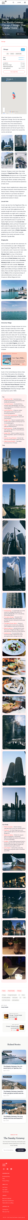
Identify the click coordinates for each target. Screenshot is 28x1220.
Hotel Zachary (7, 610)
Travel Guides (11, 990)
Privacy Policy (5, 1180)
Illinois (23, 995)
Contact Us (5, 1209)
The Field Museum (8, 404)
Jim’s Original (7, 847)
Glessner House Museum (10, 438)
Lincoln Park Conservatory (10, 415)
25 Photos (22, 34)
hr (19, 995)
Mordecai (6, 830)
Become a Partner (6, 1198)
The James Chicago (9, 617)
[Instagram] (3, 1169)
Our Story (4, 1187)
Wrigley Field (7, 420)
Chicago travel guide (12, 995)
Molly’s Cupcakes (8, 826)
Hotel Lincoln (7, 633)
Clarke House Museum (9, 441)
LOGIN (19, 2)
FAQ (3, 1178)
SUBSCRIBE (21, 1150)
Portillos (6, 841)
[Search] (13, 2)
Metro (5, 425)
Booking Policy (6, 1176)
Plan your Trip (5, 1211)
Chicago (3, 41)
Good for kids (18, 53)
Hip (7, 53)
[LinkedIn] (11, 1169)
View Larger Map (14, 71)
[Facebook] (7, 1169)
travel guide (15, 997)
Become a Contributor (8, 1200)
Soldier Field (7, 433)
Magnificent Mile (8, 399)
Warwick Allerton (8, 628)
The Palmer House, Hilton (10, 623)
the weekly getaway (6, 997)
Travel (3, 990)
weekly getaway (15, 1000)
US (20, 997)
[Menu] (25, 2)
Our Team (4, 1189)
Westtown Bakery (8, 835)
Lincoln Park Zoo (8, 410)
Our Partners (5, 1191)
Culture (12, 53)
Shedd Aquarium (8, 428)
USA (24, 997)
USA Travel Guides (6, 1000)
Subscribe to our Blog (7, 1203)
